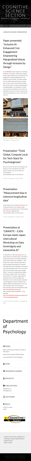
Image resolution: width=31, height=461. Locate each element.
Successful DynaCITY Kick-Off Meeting (12, 357)
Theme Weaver (20, 458)
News (7, 346)
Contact (10, 442)
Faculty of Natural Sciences (17, 438)
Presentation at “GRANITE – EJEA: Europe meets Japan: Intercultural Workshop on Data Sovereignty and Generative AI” (14, 239)
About (7, 404)
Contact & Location (7, 407)
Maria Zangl (18, 254)
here (22, 174)
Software (10, 397)
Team (7, 364)
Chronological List (7, 390)
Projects (9, 378)
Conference (10, 138)
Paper (20, 138)
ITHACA (9, 81)
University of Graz (8, 440)
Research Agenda (13, 371)
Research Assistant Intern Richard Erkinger (13, 354)
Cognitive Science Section (15, 11)
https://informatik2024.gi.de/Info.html (12, 289)
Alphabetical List (7, 388)
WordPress (21, 456)
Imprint (4, 409)
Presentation (6, 140)
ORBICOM (8, 71)
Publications (11, 386)
